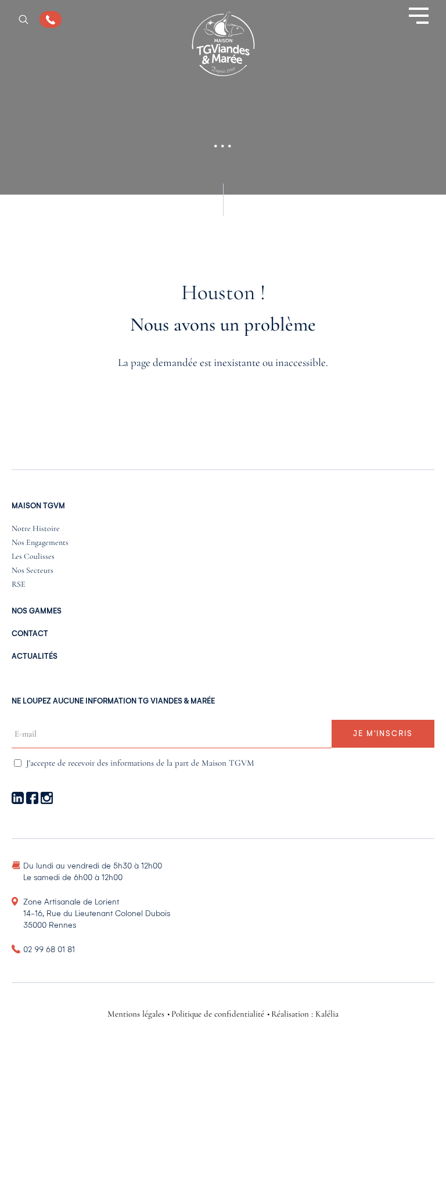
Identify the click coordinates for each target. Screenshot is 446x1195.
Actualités (34, 656)
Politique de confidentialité (217, 1014)
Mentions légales (135, 1014)
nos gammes (37, 611)
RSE (19, 584)
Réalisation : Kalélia (305, 1014)
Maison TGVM (38, 506)
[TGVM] (223, 45)
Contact (30, 634)
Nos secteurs (32, 570)
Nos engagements (40, 543)
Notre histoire (36, 529)
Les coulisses (33, 556)
